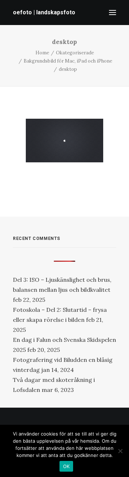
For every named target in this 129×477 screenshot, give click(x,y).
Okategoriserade (75, 53)
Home (42, 53)
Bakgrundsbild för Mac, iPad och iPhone (68, 61)
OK (66, 466)
